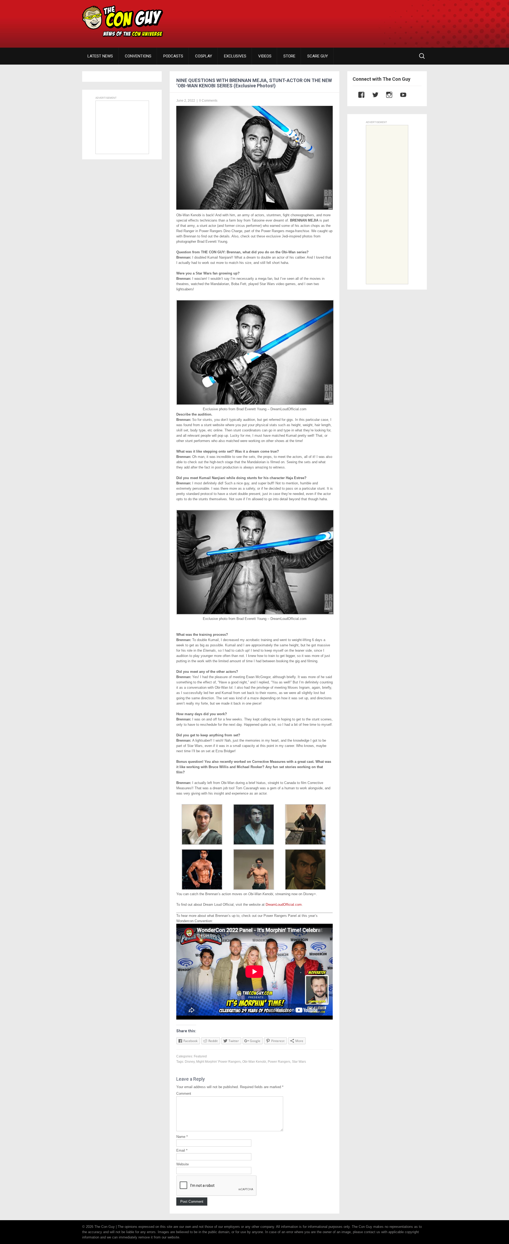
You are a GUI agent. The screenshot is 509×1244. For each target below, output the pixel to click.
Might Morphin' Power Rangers (218, 1061)
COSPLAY (203, 56)
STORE (289, 56)
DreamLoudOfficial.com (284, 905)
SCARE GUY (317, 56)
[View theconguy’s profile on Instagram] (386, 95)
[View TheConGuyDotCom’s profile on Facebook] (359, 95)
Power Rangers (279, 1061)
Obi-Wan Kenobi (254, 1061)
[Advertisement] (330, 20)
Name (182, 1137)
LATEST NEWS (100, 56)
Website (182, 1164)
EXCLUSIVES (235, 56)
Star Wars (299, 1061)
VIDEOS (264, 56)
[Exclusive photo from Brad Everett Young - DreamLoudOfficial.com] (255, 404)
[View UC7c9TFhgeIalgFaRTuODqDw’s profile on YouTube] (400, 95)
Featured (200, 1056)
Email (181, 1150)
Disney (190, 1061)
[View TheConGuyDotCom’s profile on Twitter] (373, 95)
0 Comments (208, 100)
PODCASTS (173, 56)
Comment (183, 1094)
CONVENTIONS (138, 56)
